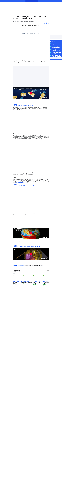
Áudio (24, 273)
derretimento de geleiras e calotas (34, 242)
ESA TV (31, 261)
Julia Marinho (15, 22)
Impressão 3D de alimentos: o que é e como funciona (23, 105)
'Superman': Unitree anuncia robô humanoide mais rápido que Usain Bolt (27, 246)
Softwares (27, 273)
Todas (14, 273)
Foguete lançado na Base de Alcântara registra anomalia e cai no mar (26, 185)
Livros (22, 273)
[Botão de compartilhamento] (44, 23)
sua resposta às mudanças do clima (21, 182)
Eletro (19, 273)
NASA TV (26, 261)
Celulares (17, 273)
